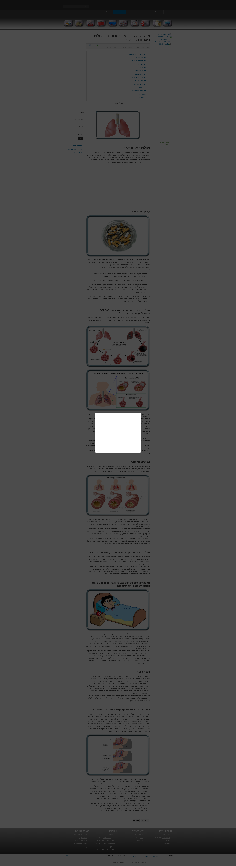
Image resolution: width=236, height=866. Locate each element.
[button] (141, 413)
